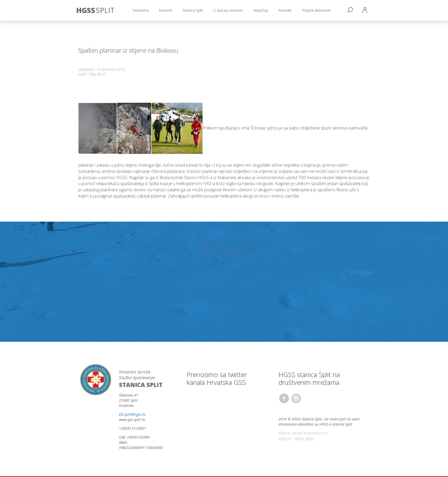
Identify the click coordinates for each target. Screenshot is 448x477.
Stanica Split (193, 10)
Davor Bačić (304, 438)
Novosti (165, 10)
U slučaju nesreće (228, 10)
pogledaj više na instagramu (224, 251)
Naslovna (141, 10)
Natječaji (260, 10)
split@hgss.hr (135, 414)
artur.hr (285, 438)
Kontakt (285, 10)
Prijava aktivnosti (316, 10)
